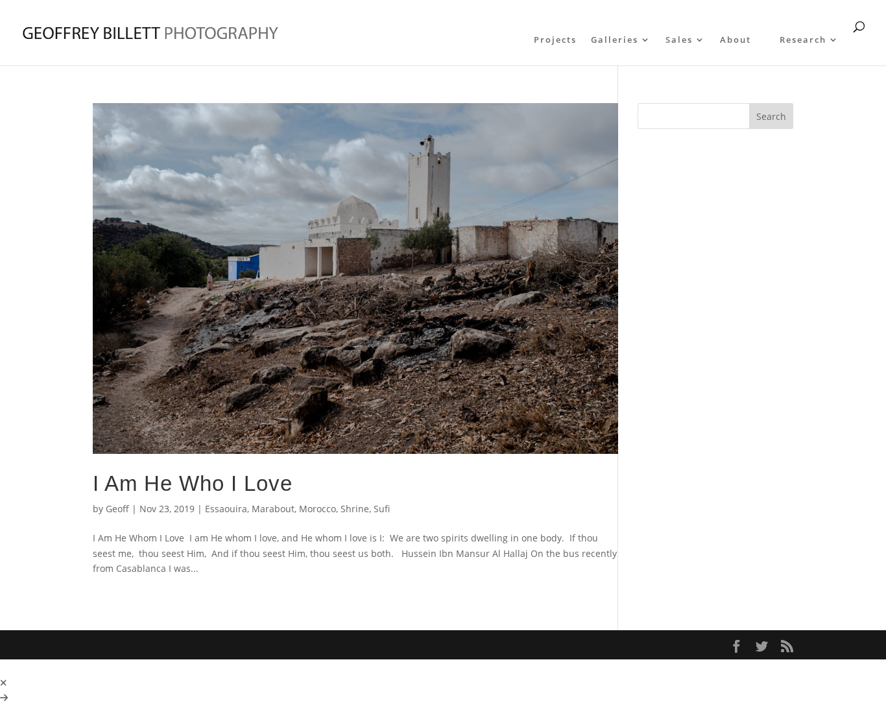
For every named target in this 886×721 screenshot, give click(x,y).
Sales (679, 40)
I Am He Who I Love (193, 483)
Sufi (382, 508)
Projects (555, 40)
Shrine (355, 508)
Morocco (317, 508)
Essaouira (226, 508)
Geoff (117, 508)
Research (803, 40)
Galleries (614, 40)
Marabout (273, 508)
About (735, 40)
